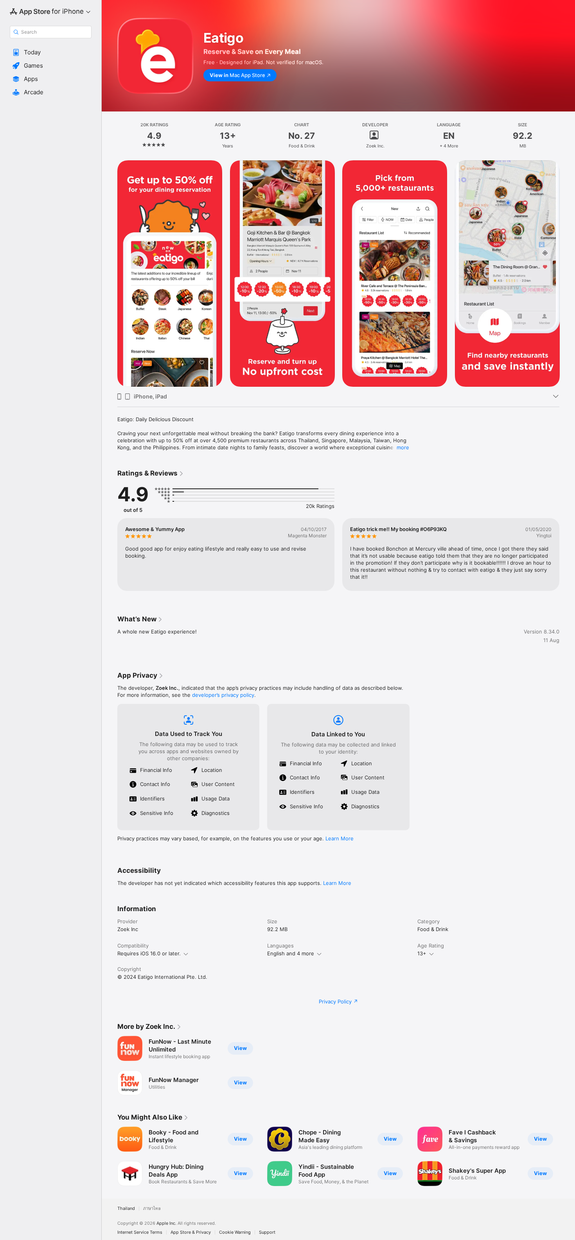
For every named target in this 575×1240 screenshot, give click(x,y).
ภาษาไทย (152, 1208)
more (403, 447)
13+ (421, 953)
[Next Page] (567, 273)
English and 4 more (290, 953)
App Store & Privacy (191, 1232)
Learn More (339, 838)
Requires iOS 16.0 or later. (149, 953)
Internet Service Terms (139, 1232)
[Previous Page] (109, 273)
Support (267, 1232)
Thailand (126, 1208)
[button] (50, 52)
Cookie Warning (235, 1232)
